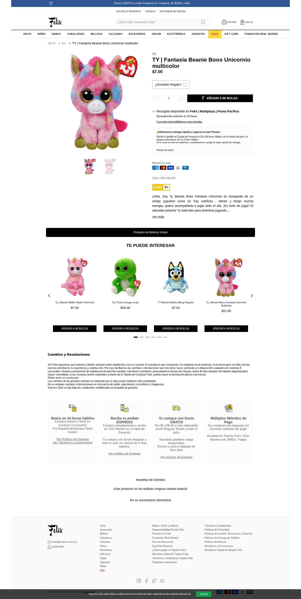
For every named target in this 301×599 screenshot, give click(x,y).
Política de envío (165, 150)
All (64, 43)
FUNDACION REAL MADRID (261, 34)
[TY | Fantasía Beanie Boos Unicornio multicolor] (98, 102)
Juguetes (105, 562)
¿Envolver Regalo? (168, 84)
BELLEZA (96, 34)
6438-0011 (58, 546)
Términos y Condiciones (217, 525)
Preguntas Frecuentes (164, 562)
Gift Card (105, 554)
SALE (214, 34)
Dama (103, 546)
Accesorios (106, 529)
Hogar (103, 558)
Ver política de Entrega (125, 453)
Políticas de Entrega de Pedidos (222, 537)
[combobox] (156, 22)
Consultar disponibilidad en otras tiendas (179, 121)
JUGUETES (198, 34)
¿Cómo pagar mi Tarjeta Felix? (169, 550)
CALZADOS (115, 34)
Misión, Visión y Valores (165, 525)
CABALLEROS (75, 34)
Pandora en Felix (161, 533)
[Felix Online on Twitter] (154, 581)
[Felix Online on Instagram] (139, 581)
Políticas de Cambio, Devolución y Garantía (228, 533)
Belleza (104, 533)
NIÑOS (42, 34)
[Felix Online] (54, 22)
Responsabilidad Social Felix (168, 529)
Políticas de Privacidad (216, 529)
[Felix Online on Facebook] (146, 581)
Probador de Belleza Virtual (150, 232)
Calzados (105, 541)
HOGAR (156, 34)
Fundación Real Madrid (165, 537)
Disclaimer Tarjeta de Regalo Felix (223, 550)
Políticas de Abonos (215, 541)
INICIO (27, 34)
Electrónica (106, 550)
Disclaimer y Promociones (218, 546)
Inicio (51, 43)
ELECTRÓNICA (176, 34)
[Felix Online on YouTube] (162, 581)
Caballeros (106, 537)
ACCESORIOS (137, 34)
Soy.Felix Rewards (128, 11)
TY (154, 54)
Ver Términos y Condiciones (72, 442)
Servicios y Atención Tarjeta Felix (170, 554)
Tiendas (150, 11)
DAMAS (56, 34)
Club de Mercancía (162, 541)
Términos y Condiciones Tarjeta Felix (172, 558)
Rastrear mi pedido (173, 11)
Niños (103, 566)
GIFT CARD (231, 34)
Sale (102, 570)
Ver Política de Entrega (72, 439)
